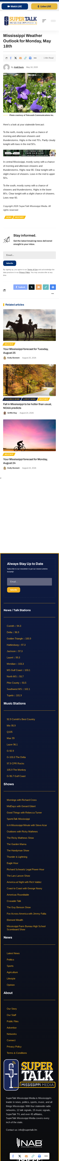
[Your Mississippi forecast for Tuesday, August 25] (29, 325)
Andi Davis (19, 67)
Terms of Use (32, 270)
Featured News (12, 399)
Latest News (29, 399)
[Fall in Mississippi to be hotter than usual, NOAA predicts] (29, 380)
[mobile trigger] (45, 21)
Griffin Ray (12, 413)
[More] (35, 57)
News (8, 217)
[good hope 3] (29, 152)
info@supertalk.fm (27, 1129)
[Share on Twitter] (15, 57)
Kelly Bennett (13, 358)
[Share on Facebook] (10, 57)
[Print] (30, 57)
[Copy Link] (25, 57)
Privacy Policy (24, 272)
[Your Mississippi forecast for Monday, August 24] (29, 435)
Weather (19, 217)
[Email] (20, 57)
